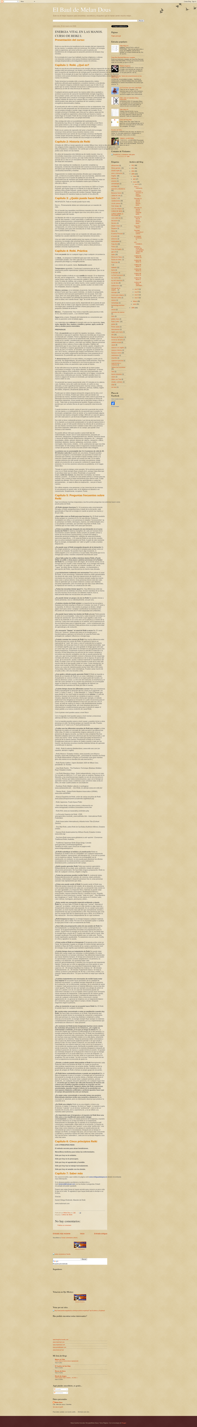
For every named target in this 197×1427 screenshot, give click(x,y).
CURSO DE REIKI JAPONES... (138, 284)
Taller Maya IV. (124, 46)
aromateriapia (115, 183)
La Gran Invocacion (117, 275)
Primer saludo (115, 327)
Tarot (112, 371)
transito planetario (116, 374)
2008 (133, 308)
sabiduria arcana (116, 342)
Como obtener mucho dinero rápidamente (66, 1361)
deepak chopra (115, 226)
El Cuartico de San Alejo (63, 1366)
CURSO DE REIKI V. (137, 265)
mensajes (114, 292)
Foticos (113, 246)
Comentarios (59, 1392)
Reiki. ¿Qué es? (79, 65)
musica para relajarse (117, 295)
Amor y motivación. (138, 187)
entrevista (114, 239)
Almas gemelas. (116, 168)
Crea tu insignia (115, 406)
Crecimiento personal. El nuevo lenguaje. (138, 193)
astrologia (114, 186)
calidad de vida (115, 195)
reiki (112, 334)
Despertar (114, 228)
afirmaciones (115, 165)
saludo (113, 345)
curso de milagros (116, 208)
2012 (133, 165)
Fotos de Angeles (116, 249)
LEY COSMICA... (138, 243)
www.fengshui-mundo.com (60, 1339)
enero (135, 304)
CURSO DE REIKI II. (137, 278)
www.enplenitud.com (59, 1345)
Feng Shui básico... (137, 226)
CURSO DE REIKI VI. (137, 261)
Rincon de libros (60, 1371)
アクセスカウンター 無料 (123, 156)
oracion (113, 309)
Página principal (116, 36)
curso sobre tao (116, 218)
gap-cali (113, 252)
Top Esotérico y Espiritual (97, 1310)
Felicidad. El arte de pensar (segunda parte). (138, 211)
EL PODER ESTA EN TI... (137, 238)
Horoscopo (114, 262)
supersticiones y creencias (116, 363)
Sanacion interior (116, 353)
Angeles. (114, 176)
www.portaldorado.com (59, 1347)
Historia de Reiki (79, 141)
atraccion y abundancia (118, 189)
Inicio (82, 1234)
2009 (133, 174)
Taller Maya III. (124, 109)
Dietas (113, 231)
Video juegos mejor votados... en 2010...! (66, 1377)
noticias (113, 300)
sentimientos (115, 355)
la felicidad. (114, 272)
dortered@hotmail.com (66, 1184)
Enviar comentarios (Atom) (69, 1237)
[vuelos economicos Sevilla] (61, 1254)
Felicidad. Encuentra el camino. (138, 232)
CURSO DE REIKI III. (137, 274)
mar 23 (137, 289)
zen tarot (114, 387)
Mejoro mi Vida (60, 1359)
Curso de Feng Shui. (126, 119)
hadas (113, 254)
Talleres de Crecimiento (118, 367)
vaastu (113, 377)
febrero (135, 301)
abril (134, 179)
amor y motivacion (116, 173)
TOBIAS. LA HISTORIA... (127, 138)
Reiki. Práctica (78, 250)
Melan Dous (58, 1402)
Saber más (76, 1173)
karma (113, 270)
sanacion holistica (116, 350)
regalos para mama (117, 332)
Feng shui (114, 244)
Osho (113, 316)
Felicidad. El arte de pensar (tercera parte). (138, 202)
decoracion (114, 220)
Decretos (114, 223)
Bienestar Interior (116, 193)
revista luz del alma (117, 340)
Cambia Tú (114, 198)
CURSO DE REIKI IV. (137, 269)
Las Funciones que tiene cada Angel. (131, 87)
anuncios (114, 181)
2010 (133, 171)
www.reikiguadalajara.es (98, 1177)
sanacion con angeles (117, 347)
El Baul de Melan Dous (82, 9)
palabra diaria (115, 319)
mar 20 (137, 292)
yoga (112, 384)
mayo (135, 176)
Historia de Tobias (116, 257)
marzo (135, 182)
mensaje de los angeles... (115, 289)
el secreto (114, 236)
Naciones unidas (116, 297)
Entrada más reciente (61, 1234)
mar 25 (137, 184)
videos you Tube (116, 379)
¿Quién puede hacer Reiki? (86, 198)
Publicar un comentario (64, 1225)
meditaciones (115, 285)
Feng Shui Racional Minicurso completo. (123, 57)
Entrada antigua (100, 1234)
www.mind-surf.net (58, 1350)
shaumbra (114, 358)
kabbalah (114, 267)
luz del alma (115, 283)
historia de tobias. (116, 259)
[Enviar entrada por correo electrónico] (79, 1212)
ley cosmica (115, 278)
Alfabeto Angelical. (125, 66)
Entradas (58, 1389)
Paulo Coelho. (115, 321)
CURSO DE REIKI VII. (138, 256)
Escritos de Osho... (117, 130)
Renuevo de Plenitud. (117, 337)
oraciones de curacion (117, 312)
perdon (113, 324)
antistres (113, 178)
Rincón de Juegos (60, 1376)
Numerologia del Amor (117, 305)
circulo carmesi (115, 203)
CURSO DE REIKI (66, 1215)
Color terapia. (115, 206)
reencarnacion (115, 329)
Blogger (124, 1423)
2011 (133, 168)
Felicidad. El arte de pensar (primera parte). (138, 220)
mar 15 (137, 295)
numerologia (115, 303)
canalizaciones (115, 201)
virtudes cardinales (117, 382)
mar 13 (137, 297)
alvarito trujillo (115, 170)
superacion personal (117, 360)
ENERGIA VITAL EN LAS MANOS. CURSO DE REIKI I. (139, 250)
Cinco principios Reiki (83, 1141)
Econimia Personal (117, 233)
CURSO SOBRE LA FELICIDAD (117, 214)
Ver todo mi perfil (58, 1407)
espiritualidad (115, 241)
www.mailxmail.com (59, 1342)
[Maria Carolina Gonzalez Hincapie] (113, 404)
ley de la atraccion (116, 280)
